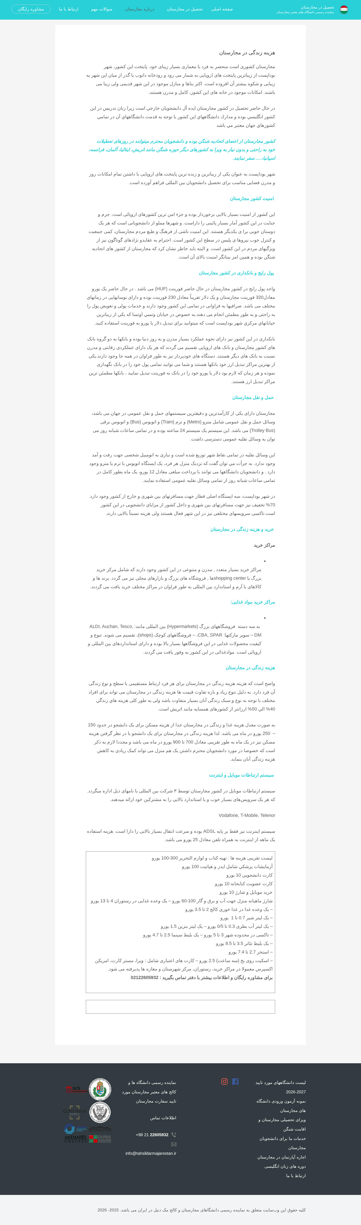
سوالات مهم (101, 9)
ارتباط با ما (69, 9)
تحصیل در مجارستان (317, 7)
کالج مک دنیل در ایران (157, 1210)
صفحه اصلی (222, 9)
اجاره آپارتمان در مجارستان (281, 1157)
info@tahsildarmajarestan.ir (151, 1153)
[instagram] (225, 1081)
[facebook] (236, 1081)
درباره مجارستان (139, 9)
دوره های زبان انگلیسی (285, 1166)
